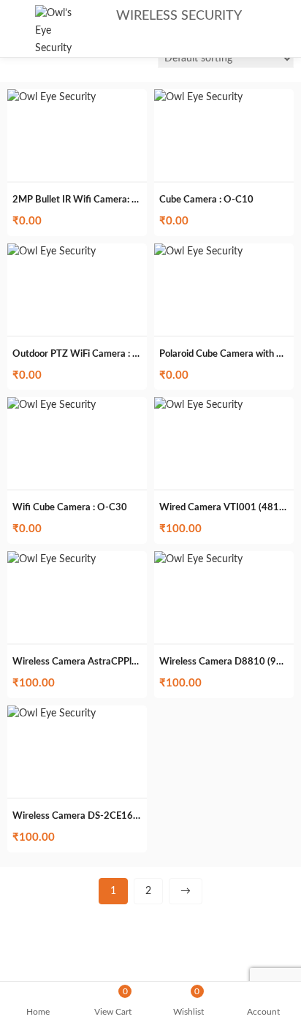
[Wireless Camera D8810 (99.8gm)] (198, 559)
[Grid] (15, 60)
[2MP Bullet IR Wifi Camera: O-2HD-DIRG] (51, 97)
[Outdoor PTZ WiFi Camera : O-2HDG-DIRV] (51, 251)
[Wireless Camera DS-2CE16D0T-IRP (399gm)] (51, 713)
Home (38, 1011)
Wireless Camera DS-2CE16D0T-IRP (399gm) (110, 816)
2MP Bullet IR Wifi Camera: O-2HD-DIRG (101, 200)
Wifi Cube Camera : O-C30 (69, 507)
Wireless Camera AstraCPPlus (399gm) (96, 662)
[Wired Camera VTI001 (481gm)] (198, 405)
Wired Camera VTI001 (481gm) (227, 507)
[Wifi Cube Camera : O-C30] (51, 405)
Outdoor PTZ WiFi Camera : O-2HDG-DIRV (104, 354)
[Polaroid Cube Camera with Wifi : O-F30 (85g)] (198, 251)
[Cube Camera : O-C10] (198, 97)
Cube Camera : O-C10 (206, 200)
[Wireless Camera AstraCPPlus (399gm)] (51, 559)
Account (263, 1011)
